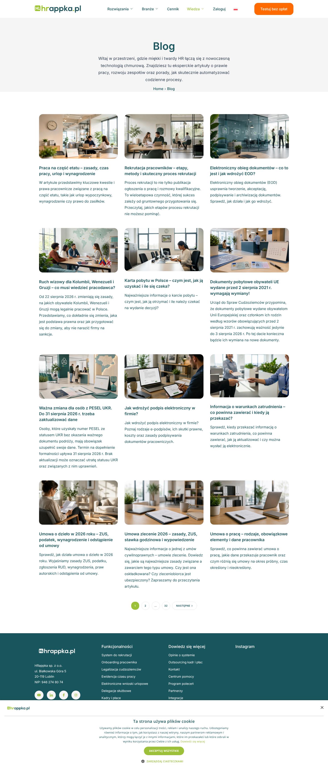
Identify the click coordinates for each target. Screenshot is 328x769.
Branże (148, 9)
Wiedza (193, 9)
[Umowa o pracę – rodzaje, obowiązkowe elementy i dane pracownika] (249, 502)
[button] (164, 761)
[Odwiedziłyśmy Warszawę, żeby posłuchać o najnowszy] (285, 697)
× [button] (322, 708)
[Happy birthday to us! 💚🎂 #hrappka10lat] (245, 685)
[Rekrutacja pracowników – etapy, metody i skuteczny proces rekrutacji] (164, 136)
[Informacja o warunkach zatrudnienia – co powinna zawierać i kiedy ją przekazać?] (249, 375)
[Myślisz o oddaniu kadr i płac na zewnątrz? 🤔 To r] (265, 661)
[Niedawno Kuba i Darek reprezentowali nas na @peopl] (245, 697)
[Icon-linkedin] (51, 695)
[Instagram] (75, 695)
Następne (183, 605)
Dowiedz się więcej (193, 741)
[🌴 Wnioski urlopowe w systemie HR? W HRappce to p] (265, 673)
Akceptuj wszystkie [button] (164, 751)
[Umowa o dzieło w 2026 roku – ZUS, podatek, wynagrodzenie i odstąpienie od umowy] (78, 502)
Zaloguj (219, 9)
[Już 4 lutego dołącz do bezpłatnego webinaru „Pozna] (285, 673)
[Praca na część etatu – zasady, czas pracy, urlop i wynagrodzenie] (78, 136)
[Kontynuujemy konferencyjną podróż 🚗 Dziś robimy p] (285, 685)
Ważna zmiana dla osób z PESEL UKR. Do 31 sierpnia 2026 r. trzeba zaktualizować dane (75, 414)
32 (166, 605)
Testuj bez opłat (273, 9)
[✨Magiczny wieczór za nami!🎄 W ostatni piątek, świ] (265, 685)
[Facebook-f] (63, 695)
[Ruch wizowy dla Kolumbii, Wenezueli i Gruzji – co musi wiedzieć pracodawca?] (78, 250)
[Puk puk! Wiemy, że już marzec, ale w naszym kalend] (245, 661)
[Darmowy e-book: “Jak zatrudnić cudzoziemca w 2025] (285, 661)
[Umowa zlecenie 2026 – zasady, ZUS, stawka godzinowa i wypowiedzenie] (164, 502)
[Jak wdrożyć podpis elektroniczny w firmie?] (164, 376)
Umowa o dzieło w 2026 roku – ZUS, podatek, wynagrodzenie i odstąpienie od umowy (76, 540)
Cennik (173, 9)
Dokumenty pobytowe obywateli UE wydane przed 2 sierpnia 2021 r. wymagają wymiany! (244, 288)
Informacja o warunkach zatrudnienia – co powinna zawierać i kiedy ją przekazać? (247, 412)
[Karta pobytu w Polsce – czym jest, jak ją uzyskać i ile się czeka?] (164, 249)
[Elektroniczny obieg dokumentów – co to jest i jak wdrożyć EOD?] (249, 136)
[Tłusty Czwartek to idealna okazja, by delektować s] (245, 673)
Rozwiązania (118, 9)
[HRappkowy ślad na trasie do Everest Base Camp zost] (265, 697)
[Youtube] (39, 695)
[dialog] (164, 734)
